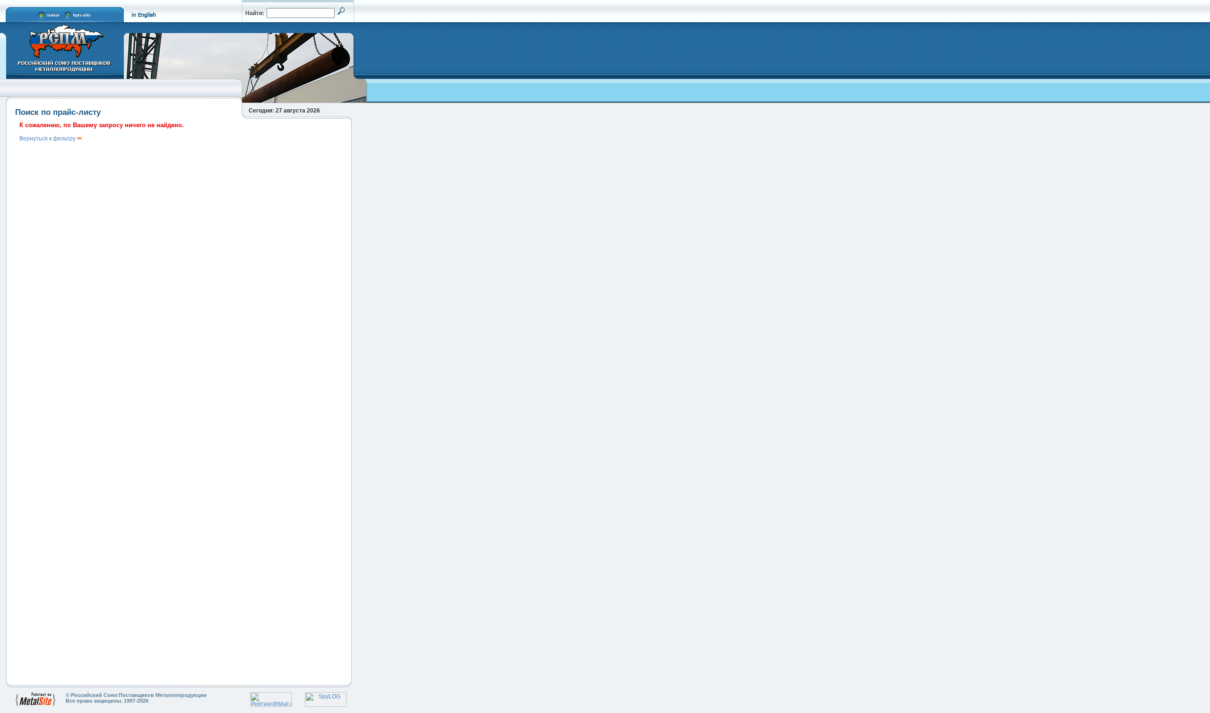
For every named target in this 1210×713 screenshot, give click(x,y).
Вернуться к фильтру (48, 138)
